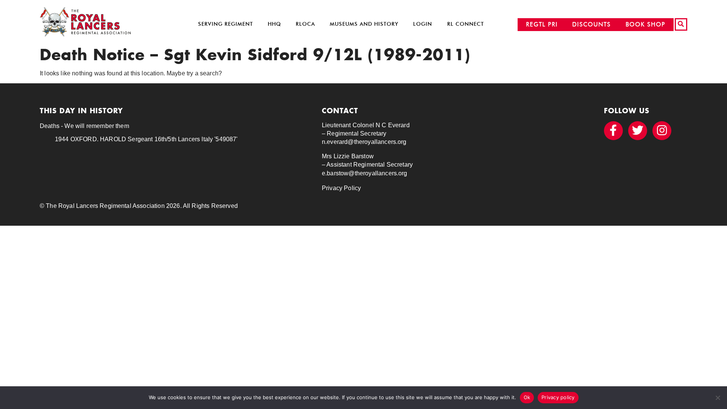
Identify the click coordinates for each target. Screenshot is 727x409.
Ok (527, 397)
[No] (717, 397)
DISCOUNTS (591, 24)
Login (422, 24)
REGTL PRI (542, 24)
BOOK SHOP (645, 24)
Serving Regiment (225, 24)
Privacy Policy (341, 188)
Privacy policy (558, 397)
